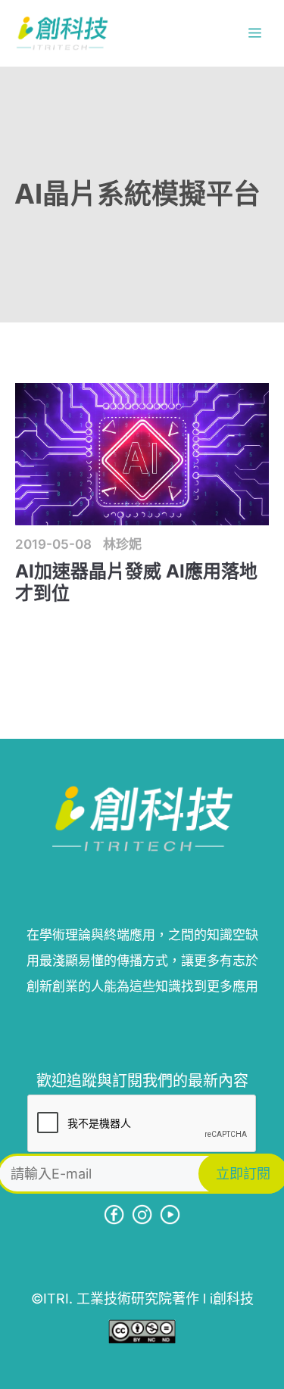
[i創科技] (62, 33)
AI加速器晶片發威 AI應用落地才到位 (136, 582)
